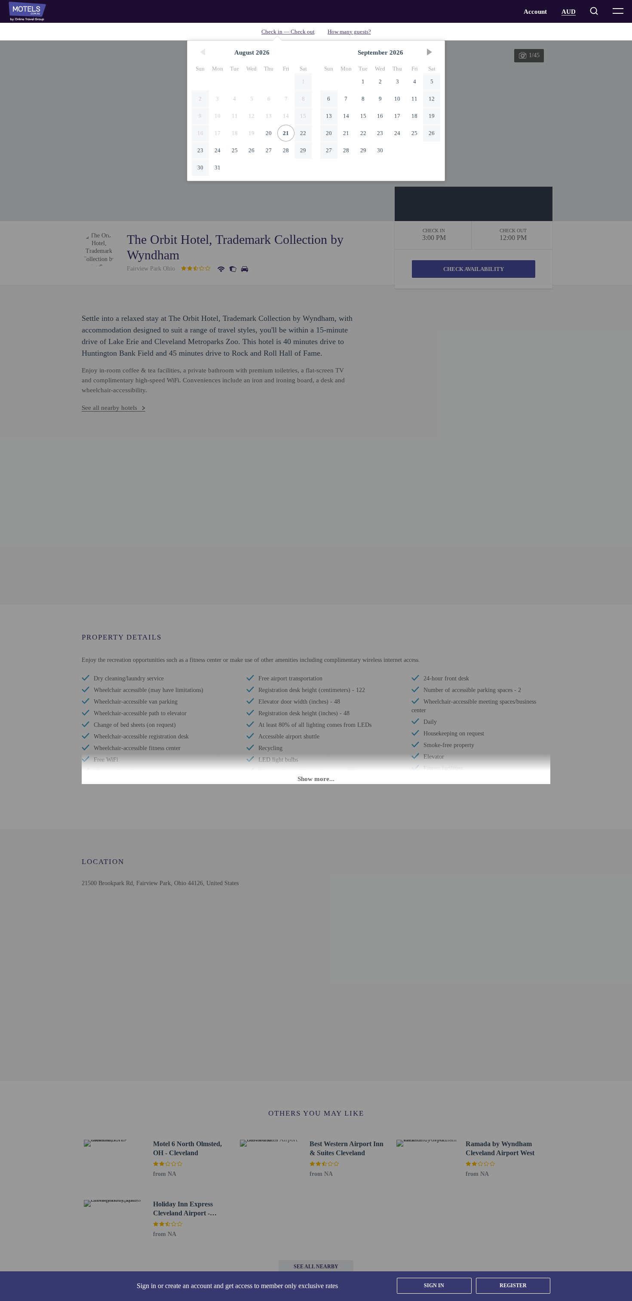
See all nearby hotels (109, 407)
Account (535, 11)
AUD (568, 11)
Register (513, 1286)
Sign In (434, 1286)
